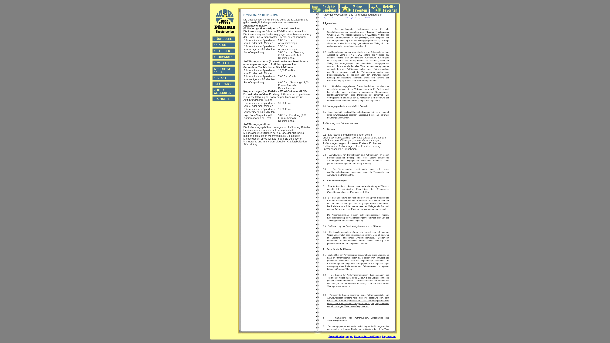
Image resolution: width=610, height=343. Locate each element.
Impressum (389, 336)
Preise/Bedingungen (341, 336)
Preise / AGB (222, 84)
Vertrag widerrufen (222, 91)
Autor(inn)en (223, 57)
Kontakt (220, 78)
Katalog (220, 45)
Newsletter (223, 63)
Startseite (222, 99)
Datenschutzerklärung (367, 336)
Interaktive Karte (222, 70)
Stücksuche (223, 39)
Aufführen (222, 51)
